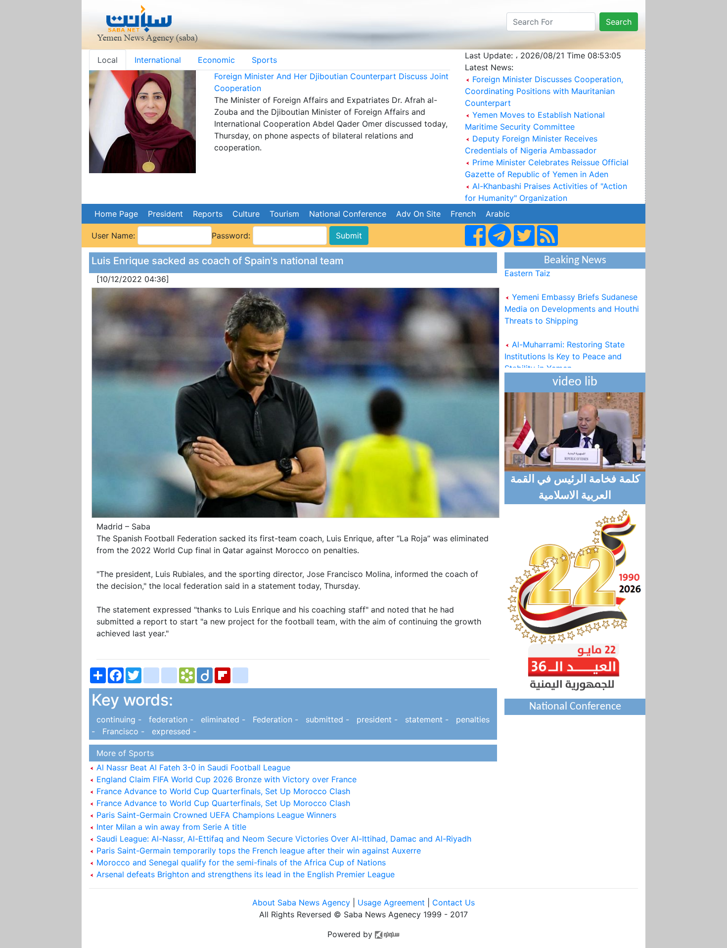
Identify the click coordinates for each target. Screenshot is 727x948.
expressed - (171, 731)
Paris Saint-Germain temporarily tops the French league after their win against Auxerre (257, 850)
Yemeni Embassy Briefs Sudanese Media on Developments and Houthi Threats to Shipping (571, 299)
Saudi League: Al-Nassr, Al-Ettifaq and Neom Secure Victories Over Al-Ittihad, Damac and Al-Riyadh (282, 839)
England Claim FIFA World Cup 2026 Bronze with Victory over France (225, 779)
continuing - (117, 719)
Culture (246, 214)
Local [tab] (107, 60)
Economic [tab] (216, 60)
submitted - (326, 719)
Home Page (116, 214)
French (463, 214)
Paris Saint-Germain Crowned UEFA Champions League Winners (215, 815)
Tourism (284, 214)
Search (619, 22)
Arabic (498, 214)
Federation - (274, 719)
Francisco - (122, 731)
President (165, 214)
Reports (207, 214)
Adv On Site (418, 214)
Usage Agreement (391, 902)
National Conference (347, 214)
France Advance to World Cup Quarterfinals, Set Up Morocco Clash (222, 791)
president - (376, 719)
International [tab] (158, 60)
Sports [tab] (264, 60)
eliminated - (222, 719)
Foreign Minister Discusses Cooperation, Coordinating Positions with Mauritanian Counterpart (544, 91)
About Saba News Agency (302, 902)
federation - (170, 719)
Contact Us (453, 902)
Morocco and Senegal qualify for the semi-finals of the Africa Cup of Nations (240, 862)
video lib (574, 382)
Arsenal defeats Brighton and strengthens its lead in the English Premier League (244, 874)
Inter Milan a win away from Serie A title (170, 827)
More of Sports (122, 753)
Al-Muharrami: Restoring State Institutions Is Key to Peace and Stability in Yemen (564, 347)
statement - (425, 719)
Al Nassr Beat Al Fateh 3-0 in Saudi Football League (192, 767)
